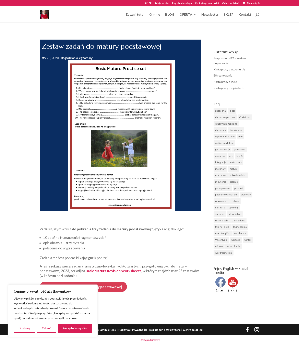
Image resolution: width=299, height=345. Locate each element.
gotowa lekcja (222, 149)
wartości (235, 239)
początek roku (222, 188)
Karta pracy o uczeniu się (229, 69)
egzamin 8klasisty (225, 136)
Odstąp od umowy (150, 340)
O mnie (154, 14)
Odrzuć (46, 328)
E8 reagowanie (223, 75)
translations (238, 220)
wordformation (223, 252)
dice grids (220, 130)
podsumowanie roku (226, 194)
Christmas (245, 117)
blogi (232, 110)
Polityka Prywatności (132, 329)
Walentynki (221, 239)
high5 (240, 155)
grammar (220, 155)
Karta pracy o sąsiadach (228, 88)
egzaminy (86, 58)
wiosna (219, 246)
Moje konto (162, 3)
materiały (220, 168)
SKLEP (148, 3)
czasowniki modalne (226, 123)
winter (247, 239)
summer (220, 214)
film (240, 136)
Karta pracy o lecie (225, 81)
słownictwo (235, 214)
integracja (220, 162)
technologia (221, 220)
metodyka (220, 175)
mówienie (220, 181)
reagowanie (221, 201)
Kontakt (245, 14)
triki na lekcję (222, 226)
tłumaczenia (240, 226)
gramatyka (239, 149)
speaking (233, 207)
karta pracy (236, 162)
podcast (238, 188)
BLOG (169, 14)
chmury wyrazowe (225, 117)
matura (234, 168)
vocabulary (240, 233)
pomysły (246, 194)
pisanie (234, 181)
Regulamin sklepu (182, 3)
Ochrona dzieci (230, 3)
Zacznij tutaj (134, 14)
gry (231, 155)
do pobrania (69, 58)
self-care (220, 207)
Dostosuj (24, 328)
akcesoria (220, 110)
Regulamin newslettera (165, 329)
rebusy (235, 201)
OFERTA (185, 14)
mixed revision (238, 175)
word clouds (233, 246)
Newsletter (210, 14)
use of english (222, 233)
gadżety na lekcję (224, 142)
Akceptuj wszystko (75, 328)
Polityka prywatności (207, 3)
